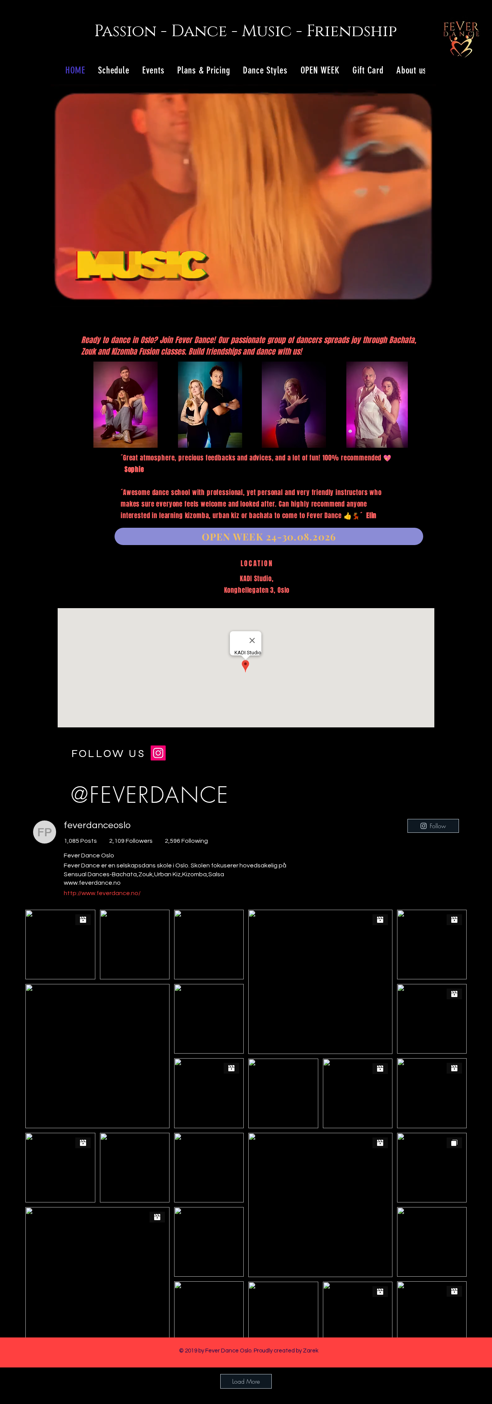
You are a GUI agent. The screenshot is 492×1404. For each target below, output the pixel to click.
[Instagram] (158, 752)
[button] (426, 300)
